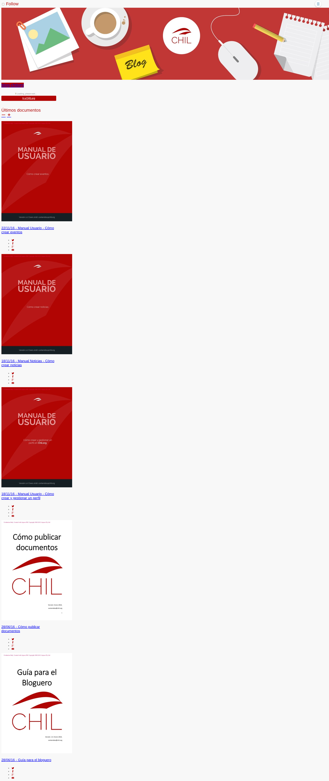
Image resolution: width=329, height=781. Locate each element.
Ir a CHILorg (28, 98)
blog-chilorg (12, 85)
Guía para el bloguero (26, 760)
